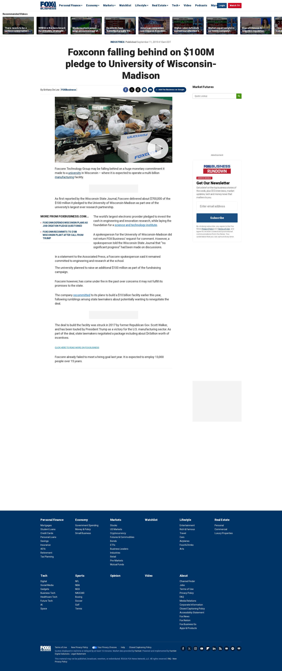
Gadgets (44, 589)
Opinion (115, 575)
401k (43, 549)
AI (41, 604)
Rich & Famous (187, 529)
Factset (138, 651)
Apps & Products (188, 628)
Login (222, 5)
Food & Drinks (187, 545)
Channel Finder (187, 581)
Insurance (45, 545)
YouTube (201, 648)
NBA (77, 585)
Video (187, 5)
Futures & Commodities (122, 537)
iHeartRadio (239, 648)
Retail (113, 556)
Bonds (113, 541)
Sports (79, 575)
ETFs (112, 545)
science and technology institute (136, 225)
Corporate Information (191, 604)
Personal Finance (70, 5)
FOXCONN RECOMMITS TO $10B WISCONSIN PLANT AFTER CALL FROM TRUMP (63, 235)
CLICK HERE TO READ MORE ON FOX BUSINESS (77, 347)
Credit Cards (46, 533)
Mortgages (46, 525)
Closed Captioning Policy (192, 608)
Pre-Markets (116, 560)
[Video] (113, 130)
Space (43, 608)
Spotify (232, 648)
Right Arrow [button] (276, 26)
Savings (44, 541)
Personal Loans (48, 537)
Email (150, 89)
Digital (43, 581)
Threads (138, 89)
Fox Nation (185, 620)
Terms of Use (224, 229)
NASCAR (79, 593)
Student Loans (47, 529)
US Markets (116, 529)
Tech (175, 5)
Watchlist (125, 5)
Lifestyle (141, 5)
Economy (92, 5)
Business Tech (47, 593)
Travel (183, 533)
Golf (77, 604)
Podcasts (201, 5)
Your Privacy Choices (107, 647)
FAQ (182, 597)
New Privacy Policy (79, 647)
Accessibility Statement (192, 612)
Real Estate (159, 5)
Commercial (221, 529)
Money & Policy (83, 529)
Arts (182, 549)
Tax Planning (47, 556)
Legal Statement (78, 654)
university (74, 173)
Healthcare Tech (48, 597)
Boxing (78, 597)
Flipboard (208, 648)
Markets (108, 5)
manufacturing (64, 177)
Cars (182, 537)
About (184, 575)
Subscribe (217, 218)
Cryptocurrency (118, 533)
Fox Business (48, 5)
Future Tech (46, 601)
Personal (219, 525)
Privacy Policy (208, 229)
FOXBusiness (68, 89)
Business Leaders (119, 549)
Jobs (182, 585)
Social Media (47, 585)
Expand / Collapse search (214, 5)
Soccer (78, 601)
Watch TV (235, 5)
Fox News (184, 616)
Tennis (78, 608)
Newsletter (226, 648)
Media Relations (188, 601)
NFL (77, 581)
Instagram (195, 648)
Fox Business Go (188, 624)
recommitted (81, 295)
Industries (117, 42)
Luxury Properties (224, 533)
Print (144, 89)
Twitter (131, 89)
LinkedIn (214, 648)
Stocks (113, 525)
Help (123, 647)
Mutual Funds (117, 564)
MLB (77, 589)
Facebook (125, 89)
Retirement (46, 552)
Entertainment (187, 525)
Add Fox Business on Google (171, 90)
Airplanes (184, 541)
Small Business (83, 533)
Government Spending (86, 525)
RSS (220, 648)
